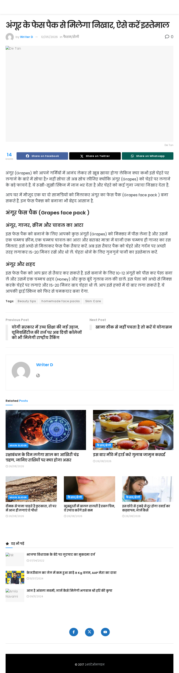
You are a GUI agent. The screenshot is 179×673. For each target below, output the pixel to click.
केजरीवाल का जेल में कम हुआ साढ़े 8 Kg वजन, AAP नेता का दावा (72, 573)
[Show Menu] (171, 7)
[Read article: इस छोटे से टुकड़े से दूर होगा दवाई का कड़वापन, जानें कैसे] (147, 489)
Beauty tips (27, 301)
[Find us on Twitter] (89, 632)
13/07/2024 (36, 578)
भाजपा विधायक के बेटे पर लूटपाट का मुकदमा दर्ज (61, 554)
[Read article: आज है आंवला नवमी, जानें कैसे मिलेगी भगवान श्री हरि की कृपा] (15, 595)
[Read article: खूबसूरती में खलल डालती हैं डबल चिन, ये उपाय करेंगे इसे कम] (89, 489)
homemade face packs (60, 301)
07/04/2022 (36, 560)
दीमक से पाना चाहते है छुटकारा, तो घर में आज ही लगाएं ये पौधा (31, 508)
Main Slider (18, 445)
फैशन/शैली (71, 37)
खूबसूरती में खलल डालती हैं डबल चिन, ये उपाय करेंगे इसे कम (89, 508)
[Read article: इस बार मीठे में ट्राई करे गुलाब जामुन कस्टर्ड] (133, 430)
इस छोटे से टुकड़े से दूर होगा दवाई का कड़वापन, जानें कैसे (146, 508)
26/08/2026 (16, 466)
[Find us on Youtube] (105, 632)
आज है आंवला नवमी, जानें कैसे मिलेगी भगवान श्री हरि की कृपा (69, 590)
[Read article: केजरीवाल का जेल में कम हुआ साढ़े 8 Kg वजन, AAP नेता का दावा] (15, 577)
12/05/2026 (49, 37)
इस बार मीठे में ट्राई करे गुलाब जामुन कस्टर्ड (129, 454)
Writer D (26, 37)
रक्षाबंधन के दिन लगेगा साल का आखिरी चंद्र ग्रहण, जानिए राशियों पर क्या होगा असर (42, 457)
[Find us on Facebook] (73, 632)
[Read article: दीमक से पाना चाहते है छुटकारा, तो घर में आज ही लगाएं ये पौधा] (31, 489)
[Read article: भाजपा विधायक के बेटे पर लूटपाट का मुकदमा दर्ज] (15, 559)
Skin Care (93, 301)
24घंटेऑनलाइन (94, 664)
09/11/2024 (36, 596)
